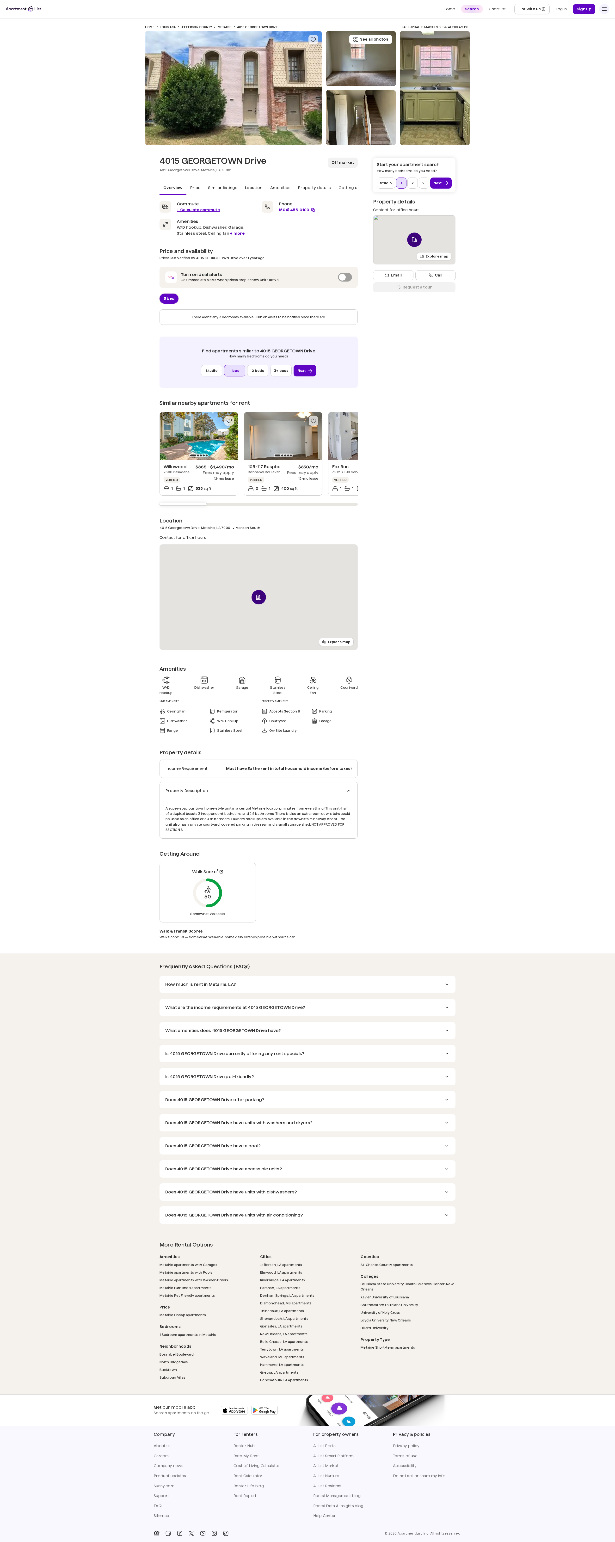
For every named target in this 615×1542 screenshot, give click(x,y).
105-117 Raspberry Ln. (271, 466)
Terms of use (405, 1456)
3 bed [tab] (169, 298)
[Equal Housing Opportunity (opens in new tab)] (157, 1533)
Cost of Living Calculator (257, 1466)
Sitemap (161, 1516)
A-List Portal (324, 1446)
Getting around (353, 188)
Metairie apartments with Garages (188, 1265)
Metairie (225, 27)
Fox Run (340, 466)
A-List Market (325, 1466)
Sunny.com (164, 1486)
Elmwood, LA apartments (281, 1272)
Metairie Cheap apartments (183, 1315)
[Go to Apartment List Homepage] (23, 9)
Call (438, 275)
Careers (161, 1456)
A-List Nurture (326, 1476)
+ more (237, 233)
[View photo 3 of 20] (361, 58)
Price (195, 188)
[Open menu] (604, 9)
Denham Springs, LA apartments (287, 1295)
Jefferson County (196, 27)
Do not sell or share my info (419, 1476)
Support (161, 1496)
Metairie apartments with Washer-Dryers (194, 1280)
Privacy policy (406, 1446)
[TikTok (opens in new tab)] (226, 1533)
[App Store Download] (234, 1410)
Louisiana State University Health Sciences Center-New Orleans (407, 1286)
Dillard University (374, 1328)
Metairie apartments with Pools (186, 1272)
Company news (168, 1466)
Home (149, 27)
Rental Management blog (337, 1496)
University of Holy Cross (380, 1312)
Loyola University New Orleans (386, 1320)
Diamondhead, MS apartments (285, 1303)
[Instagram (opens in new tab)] (214, 1533)
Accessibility (405, 1466)
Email (396, 275)
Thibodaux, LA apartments (282, 1311)
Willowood (175, 466)
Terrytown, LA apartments (282, 1349)
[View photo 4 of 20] (435, 88)
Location (254, 188)
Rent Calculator (248, 1476)
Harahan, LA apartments (280, 1288)
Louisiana (168, 27)
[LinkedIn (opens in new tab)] (168, 1533)
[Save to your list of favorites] (313, 39)
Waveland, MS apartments (282, 1357)
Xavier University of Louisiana (385, 1297)
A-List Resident (327, 1486)
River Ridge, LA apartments (282, 1280)
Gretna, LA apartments (279, 1372)
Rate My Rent (246, 1456)
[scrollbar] (259, 504)
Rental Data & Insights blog (338, 1506)
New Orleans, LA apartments (284, 1334)
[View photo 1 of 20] (233, 88)
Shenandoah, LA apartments (284, 1318)
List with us (534, 10)
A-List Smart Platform (333, 1456)
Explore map (339, 642)
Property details (314, 188)
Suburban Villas (172, 1377)
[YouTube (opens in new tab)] (203, 1533)
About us (162, 1446)
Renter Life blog (249, 1486)
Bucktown (168, 1370)
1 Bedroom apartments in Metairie (188, 1335)
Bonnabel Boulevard (177, 1354)
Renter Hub (244, 1446)
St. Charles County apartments (387, 1265)
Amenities (280, 188)
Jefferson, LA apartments (281, 1265)
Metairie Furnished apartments (185, 1288)
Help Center (324, 1516)
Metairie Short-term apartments (388, 1347)
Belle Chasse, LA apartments (284, 1341)
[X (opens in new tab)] (191, 1533)
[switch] (259, 277)
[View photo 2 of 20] (361, 117)
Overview (173, 188)
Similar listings (222, 188)
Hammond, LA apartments (282, 1365)
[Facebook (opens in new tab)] (180, 1533)
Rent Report (245, 1496)
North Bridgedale (174, 1362)
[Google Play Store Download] (264, 1410)
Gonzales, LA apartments (281, 1326)
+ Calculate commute (198, 210)
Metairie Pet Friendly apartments (187, 1295)
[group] (199, 436)
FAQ (158, 1506)
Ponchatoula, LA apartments (284, 1380)
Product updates (170, 1476)
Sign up (584, 9)
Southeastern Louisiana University (389, 1305)
